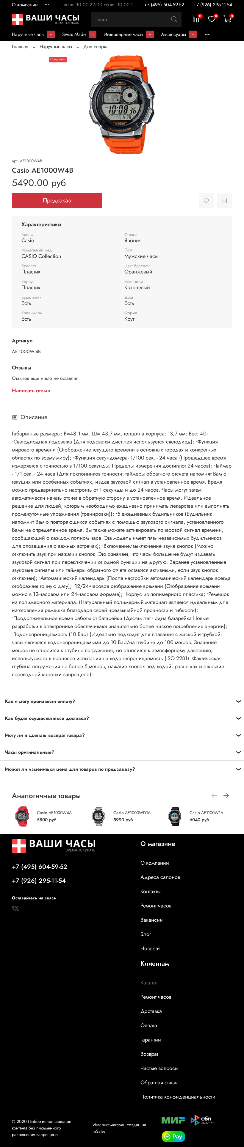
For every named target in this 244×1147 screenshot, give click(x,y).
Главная (20, 46)
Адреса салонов (160, 877)
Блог (145, 934)
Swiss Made (74, 34)
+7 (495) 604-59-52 (164, 4)
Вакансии (151, 920)
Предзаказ (57, 200)
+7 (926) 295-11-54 (212, 4)
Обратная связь (158, 1082)
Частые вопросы (159, 1068)
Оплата (148, 1025)
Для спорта (95, 46)
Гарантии (150, 1040)
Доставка (151, 1011)
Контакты (150, 891)
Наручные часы (28, 34)
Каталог (149, 982)
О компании (25, 4)
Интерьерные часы (123, 34)
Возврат (149, 1054)
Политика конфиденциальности (177, 1097)
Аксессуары (173, 34)
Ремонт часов (155, 906)
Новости (150, 948)
